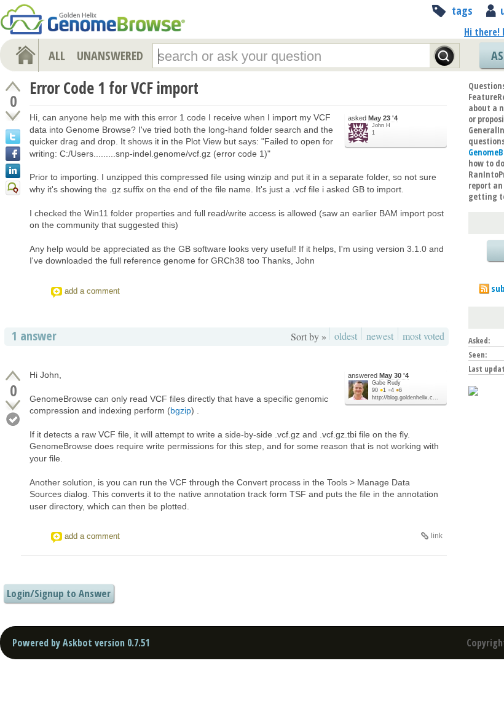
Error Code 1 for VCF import (114, 88)
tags (462, 10)
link (437, 535)
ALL (57, 55)
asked (373, 118)
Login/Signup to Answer (59, 593)
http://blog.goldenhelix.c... (405, 397)
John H (381, 125)
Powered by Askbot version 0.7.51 (80, 642)
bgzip (180, 410)
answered (378, 375)
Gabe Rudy (386, 383)
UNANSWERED (110, 55)
